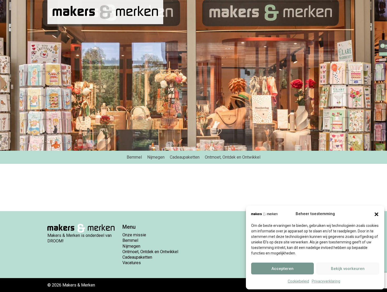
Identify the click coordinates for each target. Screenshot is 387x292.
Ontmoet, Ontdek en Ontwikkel (150, 251)
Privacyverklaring (326, 281)
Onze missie (134, 234)
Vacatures (131, 262)
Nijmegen (131, 246)
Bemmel (130, 240)
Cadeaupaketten (137, 257)
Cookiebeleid (298, 281)
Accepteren (282, 268)
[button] (376, 213)
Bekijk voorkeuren (348, 268)
